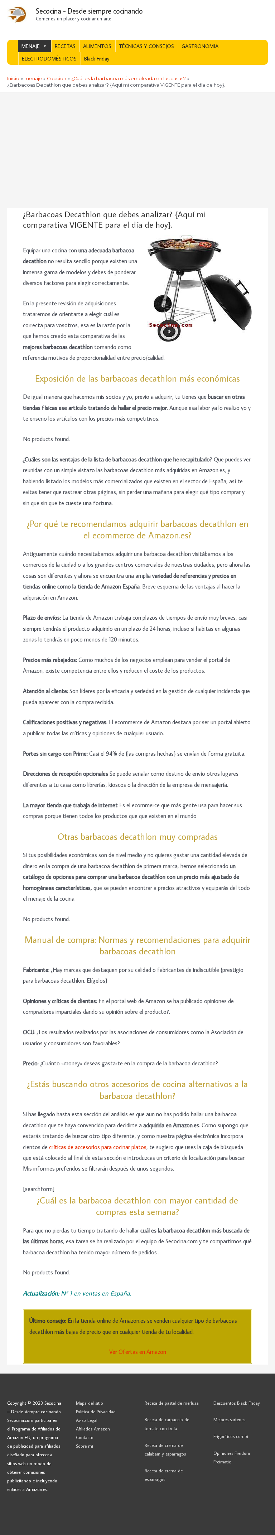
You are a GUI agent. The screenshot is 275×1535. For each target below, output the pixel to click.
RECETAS (65, 46)
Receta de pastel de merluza (172, 1403)
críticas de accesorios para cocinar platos (97, 1147)
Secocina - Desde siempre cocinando (89, 10)
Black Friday (96, 58)
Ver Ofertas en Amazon (137, 1351)
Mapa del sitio (89, 1403)
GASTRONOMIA (200, 46)
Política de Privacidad (96, 1411)
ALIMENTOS (97, 46)
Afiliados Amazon (93, 1429)
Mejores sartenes (229, 1419)
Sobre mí (84, 1446)
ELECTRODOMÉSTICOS (49, 58)
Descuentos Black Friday (236, 1403)
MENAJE (30, 46)
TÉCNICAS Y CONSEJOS (146, 46)
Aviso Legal (86, 1420)
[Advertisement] (137, 146)
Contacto (84, 1437)
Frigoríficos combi (230, 1436)
